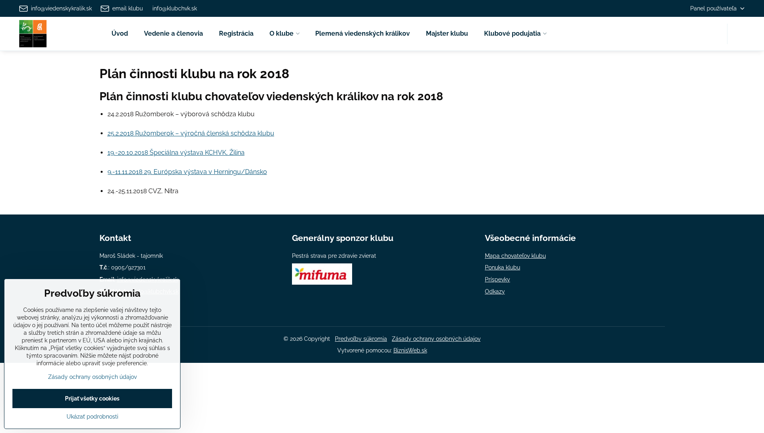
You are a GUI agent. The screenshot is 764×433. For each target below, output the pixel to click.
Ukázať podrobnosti (92, 416)
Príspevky (497, 279)
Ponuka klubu (502, 267)
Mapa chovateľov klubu (515, 256)
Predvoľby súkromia (361, 339)
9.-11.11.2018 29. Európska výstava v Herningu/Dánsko (187, 172)
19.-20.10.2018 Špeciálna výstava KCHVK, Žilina (176, 152)
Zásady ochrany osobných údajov (436, 339)
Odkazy (495, 291)
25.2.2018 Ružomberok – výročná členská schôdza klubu (190, 133)
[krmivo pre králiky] (322, 282)
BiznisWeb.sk (410, 350)
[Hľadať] (739, 34)
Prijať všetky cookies (92, 398)
